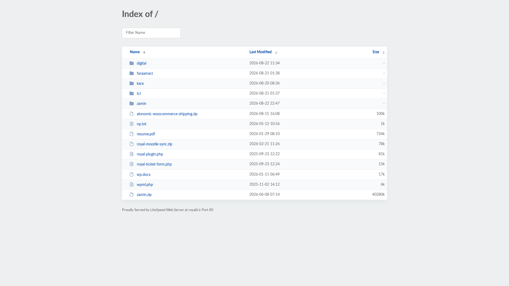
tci (139, 94)
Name (135, 52)
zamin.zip (144, 195)
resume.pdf (146, 134)
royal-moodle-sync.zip (154, 144)
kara (140, 84)
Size (375, 52)
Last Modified (260, 52)
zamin (141, 104)
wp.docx (144, 175)
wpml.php (145, 185)
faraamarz (145, 73)
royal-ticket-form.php (154, 164)
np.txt (141, 124)
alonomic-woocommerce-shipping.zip (167, 114)
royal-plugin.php (150, 154)
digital (141, 63)
